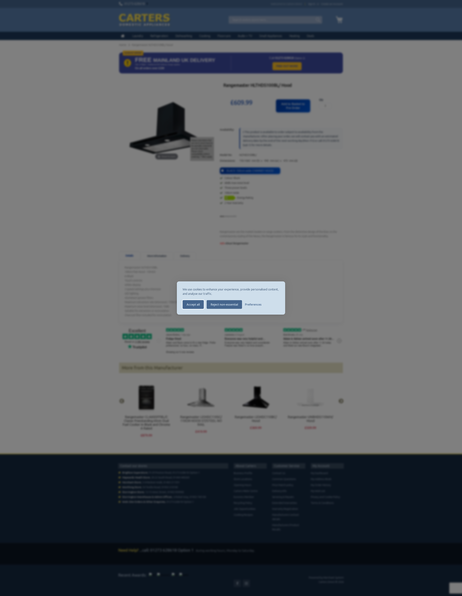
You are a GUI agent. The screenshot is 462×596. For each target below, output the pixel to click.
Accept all (193, 304)
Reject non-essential (224, 304)
